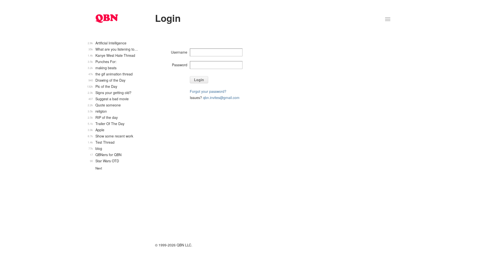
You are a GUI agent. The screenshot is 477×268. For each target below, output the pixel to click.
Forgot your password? (208, 91)
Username (179, 52)
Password (179, 65)
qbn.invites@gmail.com (221, 97)
